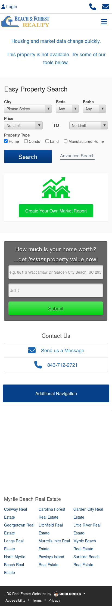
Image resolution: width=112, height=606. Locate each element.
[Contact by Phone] (92, 6)
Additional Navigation (56, 393)
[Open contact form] (105, 6)
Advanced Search (77, 155)
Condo (34, 141)
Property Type (17, 135)
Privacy (54, 600)
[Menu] (104, 21)
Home (13, 141)
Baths (88, 101)
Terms (37, 600)
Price (8, 118)
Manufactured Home (85, 141)
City (7, 101)
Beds (61, 101)
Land (54, 141)
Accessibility (15, 600)
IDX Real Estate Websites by (28, 593)
